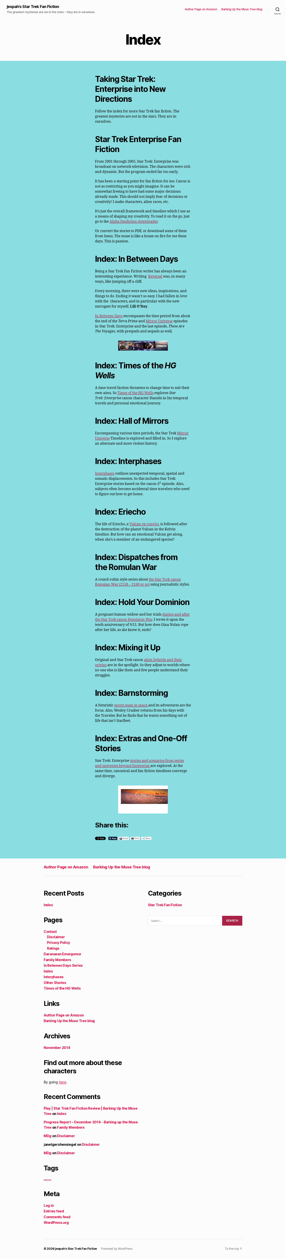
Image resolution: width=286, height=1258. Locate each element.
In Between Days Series (63, 965)
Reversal (155, 276)
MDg (47, 1136)
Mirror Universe (159, 321)
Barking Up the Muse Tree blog (241, 9)
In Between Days (108, 316)
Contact (50, 932)
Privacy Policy (58, 943)
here (62, 1082)
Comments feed (57, 1217)
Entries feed (54, 1211)
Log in (49, 1205)
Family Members (57, 960)
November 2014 (57, 1048)
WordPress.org (56, 1223)
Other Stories (55, 983)
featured (47, 1180)
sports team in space (131, 705)
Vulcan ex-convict (144, 524)
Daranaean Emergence (62, 954)
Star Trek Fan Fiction (165, 905)
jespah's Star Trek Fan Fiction (33, 7)
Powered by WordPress (117, 1248)
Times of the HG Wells (135, 393)
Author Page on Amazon (201, 9)
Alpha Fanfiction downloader (134, 221)
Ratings (53, 948)
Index (48, 905)
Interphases (104, 473)
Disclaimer (56, 937)
